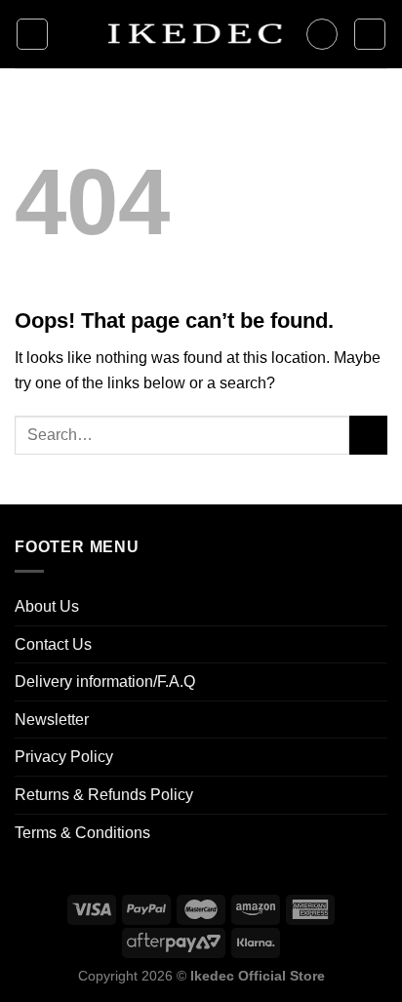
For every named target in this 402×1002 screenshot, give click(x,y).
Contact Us (53, 644)
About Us (47, 606)
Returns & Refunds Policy (104, 794)
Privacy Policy (64, 756)
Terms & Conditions (82, 832)
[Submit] (368, 435)
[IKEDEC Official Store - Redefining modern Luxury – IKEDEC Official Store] (193, 34)
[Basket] (369, 34)
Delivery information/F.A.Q (105, 681)
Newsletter (52, 719)
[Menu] (32, 34)
